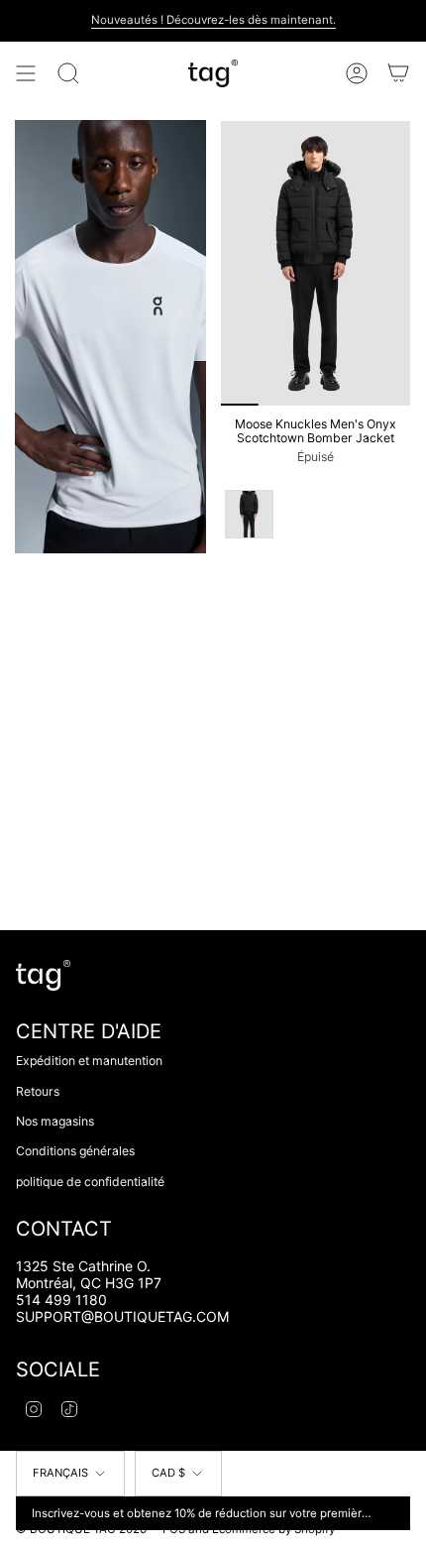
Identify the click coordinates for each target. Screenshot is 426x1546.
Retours (37, 1091)
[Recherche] (68, 73)
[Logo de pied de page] (43, 975)
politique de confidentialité (90, 1181)
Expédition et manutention (89, 1060)
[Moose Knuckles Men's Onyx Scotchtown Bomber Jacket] (315, 263)
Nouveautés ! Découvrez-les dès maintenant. (213, 20)
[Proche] (391, 1513)
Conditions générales (75, 1150)
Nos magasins (55, 1121)
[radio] (249, 514)
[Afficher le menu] (26, 73)
